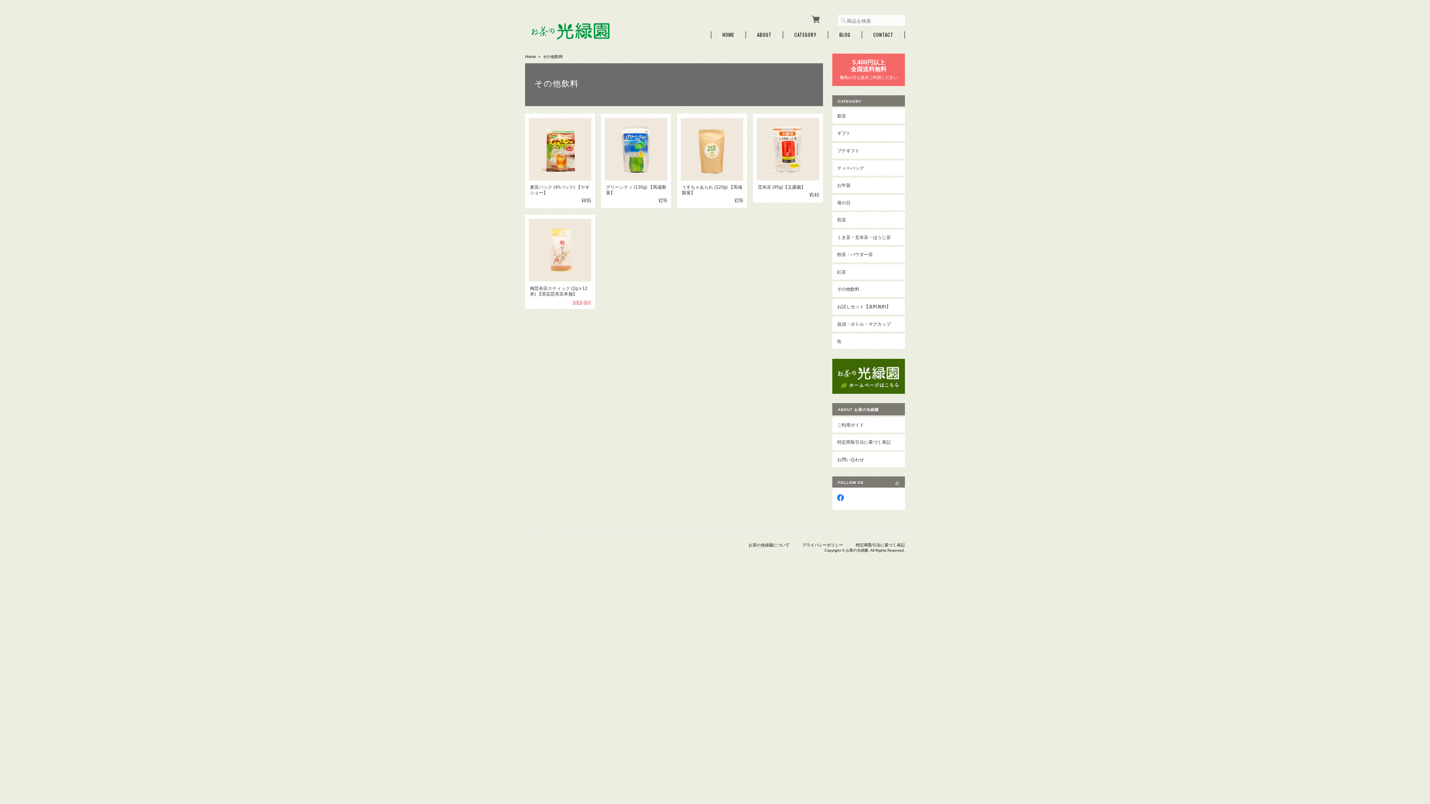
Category (805, 34)
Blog (845, 34)
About (764, 34)
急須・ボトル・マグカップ (864, 324)
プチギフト (848, 150)
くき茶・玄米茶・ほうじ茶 (864, 237)
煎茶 (841, 219)
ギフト (844, 133)
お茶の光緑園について (769, 545)
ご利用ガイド (850, 424)
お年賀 (844, 185)
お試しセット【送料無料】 (864, 306)
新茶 (841, 116)
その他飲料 (848, 289)
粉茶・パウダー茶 (855, 254)
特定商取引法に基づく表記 (864, 442)
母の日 (844, 202)
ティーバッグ (850, 168)
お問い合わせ (850, 459)
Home (728, 34)
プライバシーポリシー (822, 545)
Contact (883, 34)
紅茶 (841, 271)
